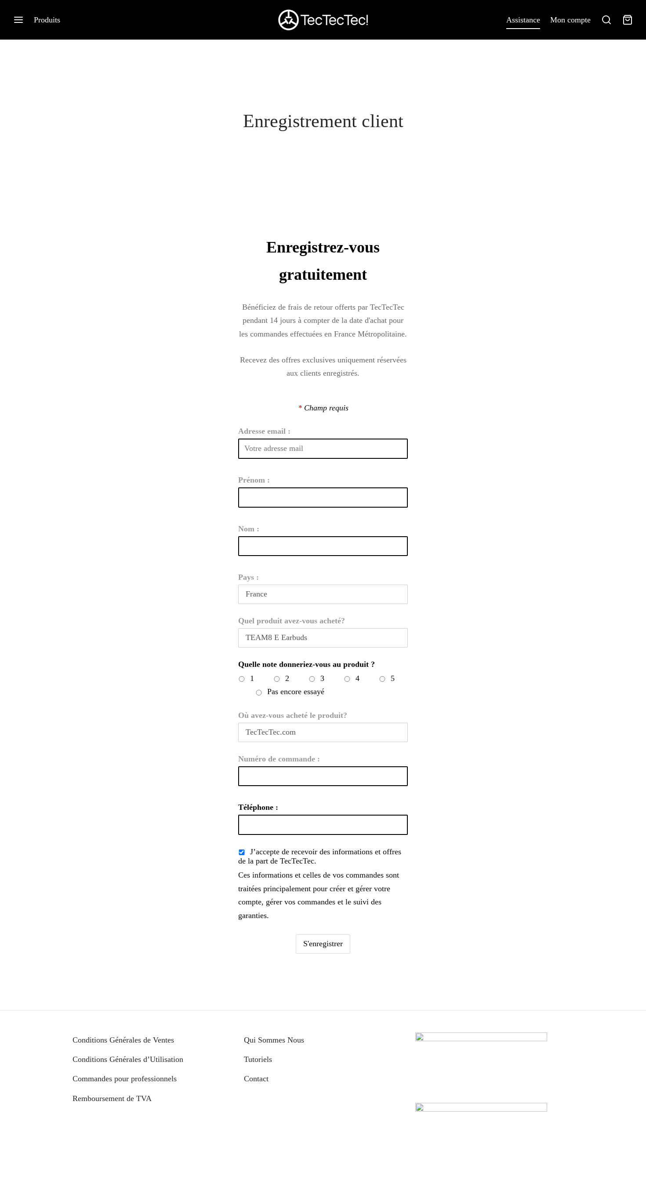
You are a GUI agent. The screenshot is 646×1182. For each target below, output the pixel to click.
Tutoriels (258, 1059)
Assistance (523, 19)
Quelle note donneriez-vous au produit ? (306, 664)
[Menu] (18, 20)
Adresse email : (264, 431)
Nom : (248, 528)
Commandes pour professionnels (125, 1078)
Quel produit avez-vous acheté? (291, 620)
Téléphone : (258, 807)
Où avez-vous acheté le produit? (292, 715)
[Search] (606, 20)
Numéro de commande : (279, 758)
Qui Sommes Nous (274, 1040)
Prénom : (254, 480)
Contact (256, 1078)
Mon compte (570, 19)
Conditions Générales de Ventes (123, 1040)
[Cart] (627, 20)
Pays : (248, 577)
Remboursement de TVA (112, 1098)
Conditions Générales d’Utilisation (128, 1059)
